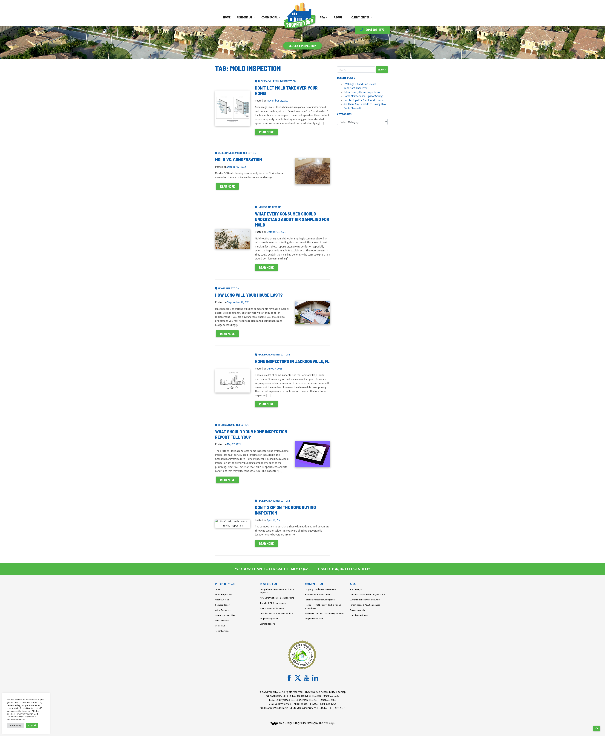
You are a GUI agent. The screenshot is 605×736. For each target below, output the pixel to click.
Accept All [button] (32, 725)
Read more (266, 132)
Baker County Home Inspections (361, 92)
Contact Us (220, 625)
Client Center (360, 17)
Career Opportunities (225, 615)
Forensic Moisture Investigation (320, 599)
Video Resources (223, 610)
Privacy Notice (312, 692)
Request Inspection (269, 618)
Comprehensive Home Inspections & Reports (277, 591)
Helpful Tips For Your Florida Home (363, 100)
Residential (244, 17)
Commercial (269, 17)
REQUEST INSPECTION (302, 46)
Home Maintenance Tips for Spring (363, 96)
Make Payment (222, 620)
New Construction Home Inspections (277, 597)
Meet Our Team (222, 599)
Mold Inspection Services (272, 608)
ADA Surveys (356, 589)
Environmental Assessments (318, 594)
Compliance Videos (359, 615)
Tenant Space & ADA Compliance (365, 604)
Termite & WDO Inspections (273, 603)
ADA (322, 17)
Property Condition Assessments (320, 589)
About (338, 17)
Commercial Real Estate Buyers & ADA (367, 594)
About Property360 (224, 594)
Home (226, 17)
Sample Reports (267, 623)
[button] (596, 728)
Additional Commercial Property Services (324, 613)
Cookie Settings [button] (15, 725)
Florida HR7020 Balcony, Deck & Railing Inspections (323, 606)
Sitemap (341, 692)
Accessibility (328, 692)
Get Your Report (222, 604)
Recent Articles (222, 630)
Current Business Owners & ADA (365, 599)
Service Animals (357, 610)
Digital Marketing (305, 723)
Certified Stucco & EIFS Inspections (276, 613)
